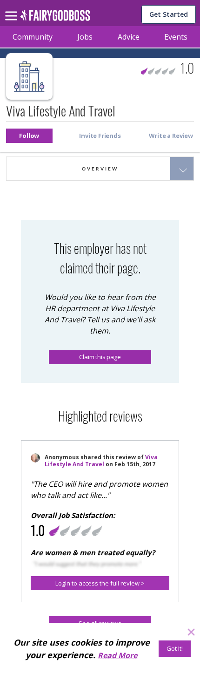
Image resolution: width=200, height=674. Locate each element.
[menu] (12, 8)
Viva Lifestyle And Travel (101, 460)
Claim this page (99, 357)
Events (175, 37)
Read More (117, 655)
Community (33, 37)
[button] (29, 136)
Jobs (85, 37)
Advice (129, 37)
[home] (55, 18)
